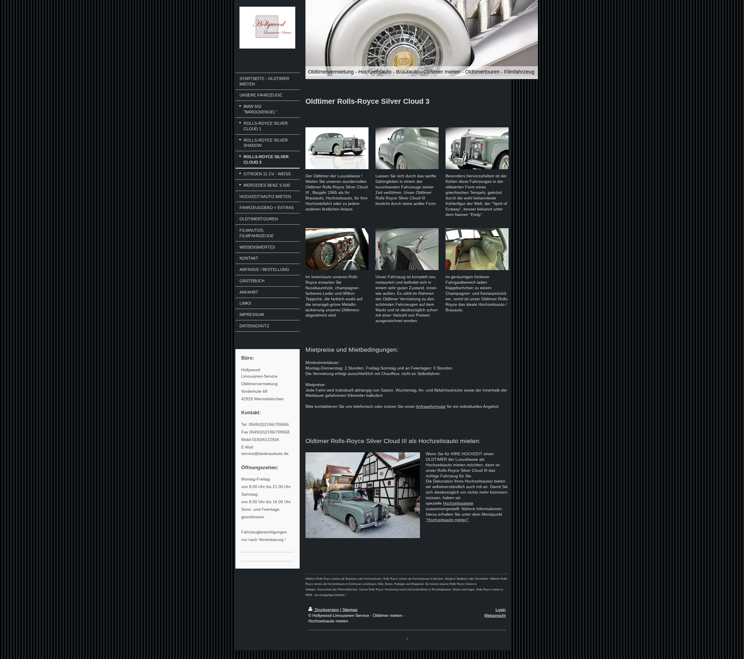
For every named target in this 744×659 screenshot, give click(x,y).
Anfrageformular (431, 406)
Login (501, 609)
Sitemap (349, 609)
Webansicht (495, 615)
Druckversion (327, 609)
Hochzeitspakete (458, 503)
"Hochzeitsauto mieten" (447, 519)
